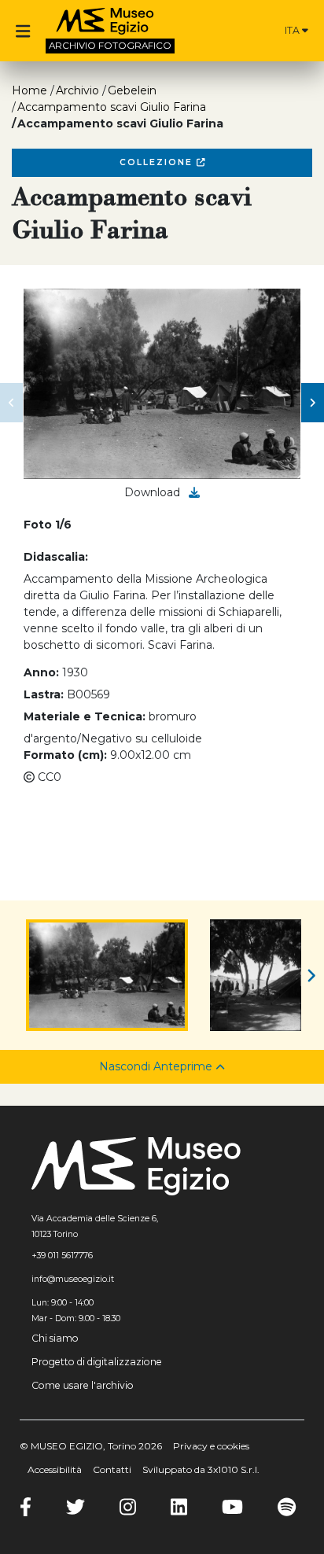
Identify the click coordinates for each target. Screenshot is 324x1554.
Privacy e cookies (211, 1446)
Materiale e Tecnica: (84, 716)
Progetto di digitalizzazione (96, 1362)
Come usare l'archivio (82, 1385)
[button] (11, 402)
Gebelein (132, 90)
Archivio (77, 90)
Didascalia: (56, 557)
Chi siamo (55, 1338)
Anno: (41, 672)
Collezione (158, 162)
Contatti (112, 1469)
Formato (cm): (65, 755)
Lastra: (44, 694)
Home (29, 90)
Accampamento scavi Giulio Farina (111, 107)
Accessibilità (55, 1469)
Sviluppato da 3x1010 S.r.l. (201, 1469)
